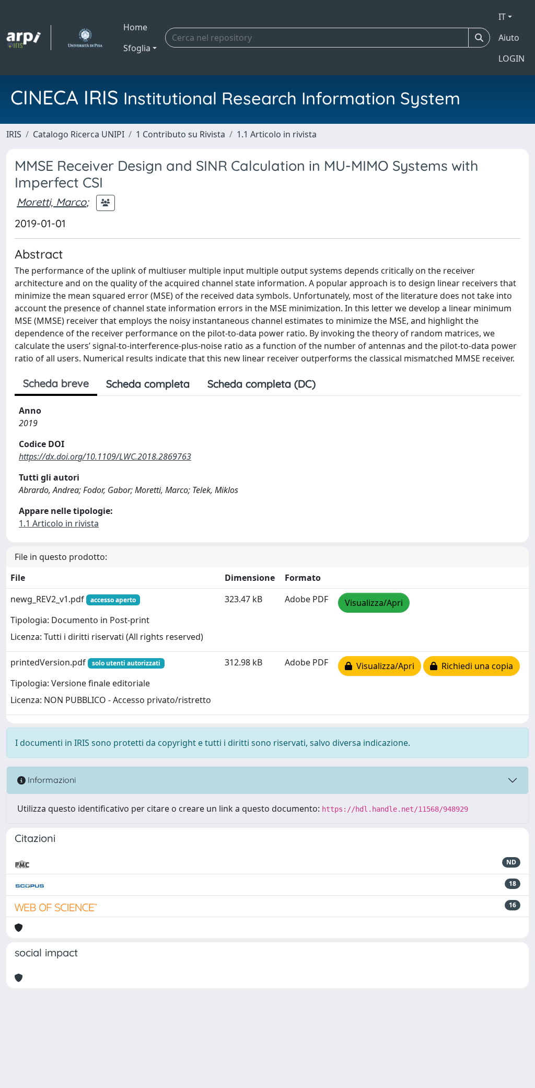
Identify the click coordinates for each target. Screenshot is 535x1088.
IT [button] (502, 16)
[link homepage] (28, 37)
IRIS (13, 134)
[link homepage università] (85, 37)
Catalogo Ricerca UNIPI (78, 134)
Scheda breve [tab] (56, 383)
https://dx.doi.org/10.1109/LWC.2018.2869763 (105, 456)
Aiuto (508, 37)
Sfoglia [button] (136, 48)
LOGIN (511, 58)
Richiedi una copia (475, 666)
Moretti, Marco (51, 201)
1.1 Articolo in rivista (277, 134)
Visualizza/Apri (374, 603)
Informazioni (51, 780)
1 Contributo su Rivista (180, 134)
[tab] (333, 384)
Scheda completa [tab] (148, 383)
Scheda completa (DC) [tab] (261, 383)
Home (135, 27)
